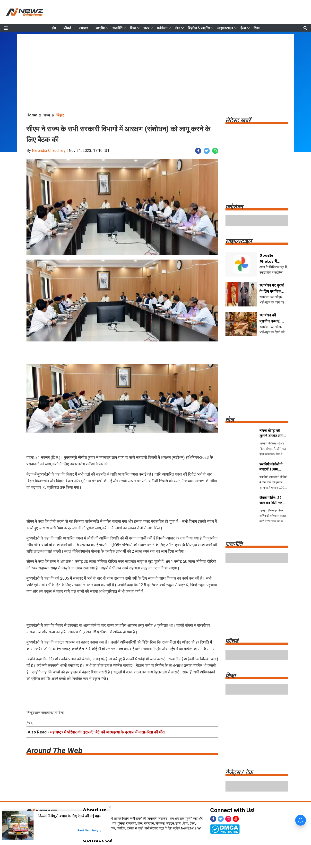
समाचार (83, 28)
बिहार (60, 115)
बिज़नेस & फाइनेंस (199, 28)
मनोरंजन (162, 28)
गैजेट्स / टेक (239, 772)
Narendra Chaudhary (49, 150)
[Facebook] (213, 819)
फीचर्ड (67, 28)
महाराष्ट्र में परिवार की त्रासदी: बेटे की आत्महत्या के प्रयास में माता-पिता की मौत (107, 732)
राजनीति (117, 28)
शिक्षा (256, 28)
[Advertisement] (155, 68)
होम (54, 28)
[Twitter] (221, 819)
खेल (177, 28)
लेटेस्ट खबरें (238, 120)
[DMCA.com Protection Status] (225, 828)
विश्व (133, 28)
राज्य (146, 28)
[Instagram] (228, 819)
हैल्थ (243, 28)
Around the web (54, 750)
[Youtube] (236, 819)
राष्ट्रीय (100, 28)
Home (31, 115)
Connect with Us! (232, 810)
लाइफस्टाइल (225, 28)
